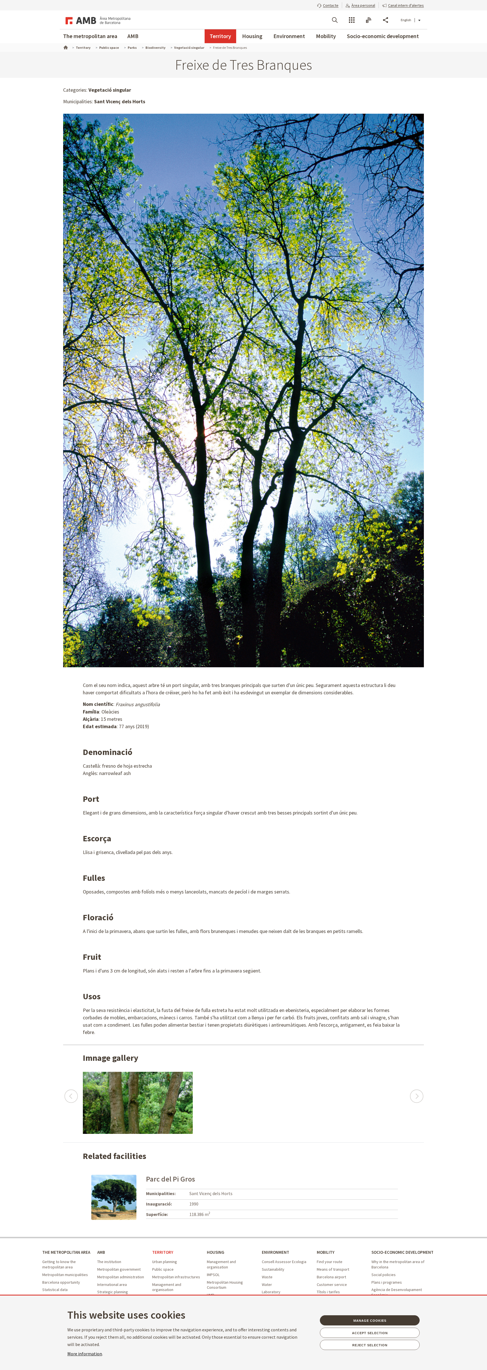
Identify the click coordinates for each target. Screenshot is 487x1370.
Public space (163, 1269)
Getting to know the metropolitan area (59, 1264)
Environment (289, 35)
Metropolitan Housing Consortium (225, 1285)
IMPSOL (213, 1274)
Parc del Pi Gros (170, 1179)
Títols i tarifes (328, 1291)
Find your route (329, 1261)
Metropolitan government (119, 1269)
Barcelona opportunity (61, 1282)
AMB (132, 35)
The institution (109, 1261)
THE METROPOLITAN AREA (66, 1252)
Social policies (383, 1274)
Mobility (326, 35)
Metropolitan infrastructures (176, 1276)
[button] (327, 4)
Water (267, 1284)
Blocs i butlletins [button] (368, 20)
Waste (267, 1276)
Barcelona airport (331, 1276)
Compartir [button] (385, 20)
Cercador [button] (334, 20)
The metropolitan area (90, 35)
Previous (70, 1093)
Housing (252, 35)
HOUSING (215, 1252)
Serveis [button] (351, 20)
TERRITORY (162, 1252)
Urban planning (164, 1261)
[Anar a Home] (65, 47)
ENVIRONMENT (275, 1252)
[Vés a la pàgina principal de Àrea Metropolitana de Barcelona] (97, 20)
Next (416, 1093)
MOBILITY (326, 1252)
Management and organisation (166, 1287)
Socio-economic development (383, 35)
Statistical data (55, 1289)
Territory (220, 35)
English (406, 20)
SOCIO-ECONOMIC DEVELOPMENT (402, 1252)
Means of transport (333, 1269)
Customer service (332, 1284)
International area (112, 1284)
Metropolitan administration (120, 1276)
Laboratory (271, 1291)
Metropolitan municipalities (65, 1274)
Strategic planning (112, 1291)
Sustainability (273, 1269)
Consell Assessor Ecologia (284, 1261)
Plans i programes (386, 1282)
